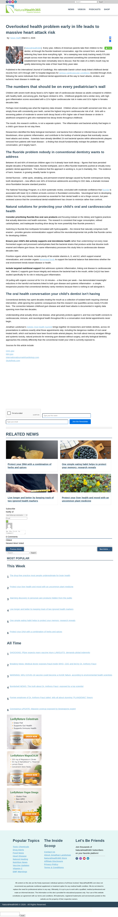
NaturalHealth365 (33, 48)
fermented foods (47, 259)
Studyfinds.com (13, 360)
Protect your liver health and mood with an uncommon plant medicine (41, 587)
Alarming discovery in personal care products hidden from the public (41, 598)
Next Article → (105, 549)
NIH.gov (9, 354)
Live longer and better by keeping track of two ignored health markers (41, 609)
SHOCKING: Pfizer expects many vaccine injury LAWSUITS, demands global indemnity (50, 652)
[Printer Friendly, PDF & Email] (108, 48)
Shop (107, 9)
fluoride (105, 190)
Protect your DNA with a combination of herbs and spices (36, 632)
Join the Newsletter (80, 422)
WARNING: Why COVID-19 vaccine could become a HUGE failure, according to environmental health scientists (61, 675)
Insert (22, 915)
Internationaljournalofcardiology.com (22, 357)
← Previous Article (15, 549)
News (71, 9)
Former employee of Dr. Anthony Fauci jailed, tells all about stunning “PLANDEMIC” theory (51, 697)
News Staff (15, 38)
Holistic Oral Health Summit (39, 327)
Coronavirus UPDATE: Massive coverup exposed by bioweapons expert (43, 709)
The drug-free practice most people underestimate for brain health (40, 575)
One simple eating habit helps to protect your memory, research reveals (42, 620)
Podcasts (94, 9)
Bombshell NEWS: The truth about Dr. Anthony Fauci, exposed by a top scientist (46, 686)
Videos (82, 9)
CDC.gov (10, 351)
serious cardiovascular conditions (74, 73)
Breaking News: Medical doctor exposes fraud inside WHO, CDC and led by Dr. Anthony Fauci (53, 664)
